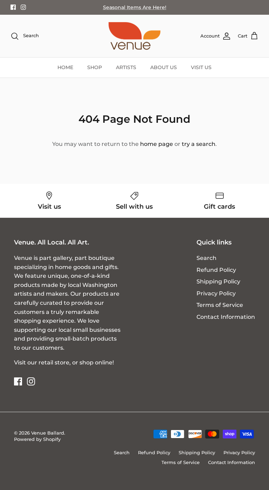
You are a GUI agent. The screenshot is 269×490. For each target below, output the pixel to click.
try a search (198, 144)
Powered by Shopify (37, 439)
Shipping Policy (218, 281)
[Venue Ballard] (134, 36)
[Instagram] (23, 7)
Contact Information (225, 317)
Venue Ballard (47, 433)
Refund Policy (216, 270)
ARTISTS (126, 67)
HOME (65, 67)
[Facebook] (13, 7)
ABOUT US (163, 67)
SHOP (94, 67)
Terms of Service (219, 305)
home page (156, 144)
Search (206, 258)
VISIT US (201, 67)
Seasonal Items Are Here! (134, 7)
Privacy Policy (216, 293)
